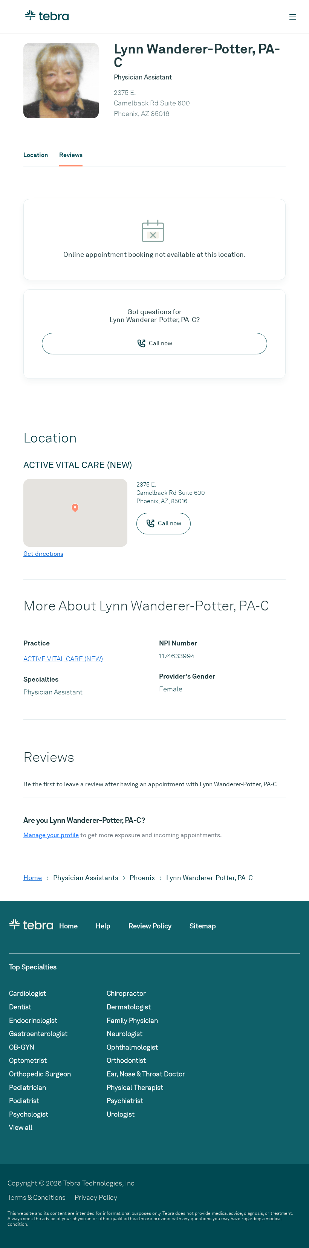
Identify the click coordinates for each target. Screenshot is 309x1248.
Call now (160, 343)
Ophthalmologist (132, 1047)
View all (20, 1127)
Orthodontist (126, 1060)
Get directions (43, 553)
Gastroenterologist (38, 1033)
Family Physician (132, 1020)
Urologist (121, 1114)
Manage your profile (51, 835)
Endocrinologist (33, 1020)
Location (35, 155)
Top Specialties (33, 967)
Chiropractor (126, 993)
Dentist (20, 1007)
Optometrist (28, 1060)
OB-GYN (21, 1047)
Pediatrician (27, 1087)
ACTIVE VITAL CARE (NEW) (63, 659)
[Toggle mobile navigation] (292, 17)
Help (103, 926)
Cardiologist (27, 993)
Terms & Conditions (37, 1197)
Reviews (71, 155)
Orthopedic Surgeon (40, 1074)
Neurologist (124, 1033)
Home (32, 878)
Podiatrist (24, 1101)
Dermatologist (129, 1007)
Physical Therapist (135, 1087)
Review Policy (149, 926)
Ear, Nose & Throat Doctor (146, 1074)
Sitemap (203, 926)
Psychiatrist (125, 1101)
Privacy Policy (96, 1197)
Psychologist (28, 1114)
